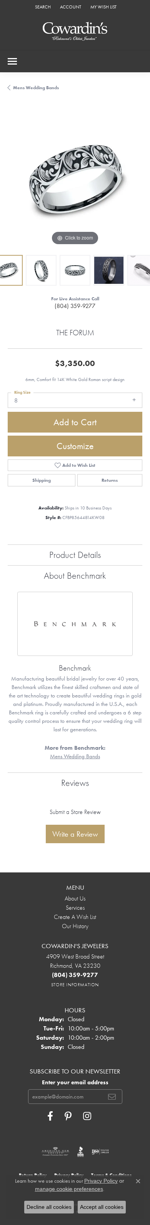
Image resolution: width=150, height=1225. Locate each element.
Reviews (75, 783)
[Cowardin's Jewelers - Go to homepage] (75, 31)
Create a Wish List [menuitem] (75, 917)
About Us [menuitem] (75, 898)
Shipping (41, 480)
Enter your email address (75, 1082)
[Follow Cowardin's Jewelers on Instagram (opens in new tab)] (87, 1116)
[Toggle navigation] (12, 61)
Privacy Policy (101, 1181)
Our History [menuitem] (75, 926)
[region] (75, 180)
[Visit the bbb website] (80, 1151)
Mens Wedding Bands (36, 88)
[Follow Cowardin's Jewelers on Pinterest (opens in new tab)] (68, 1116)
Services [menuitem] (75, 908)
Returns (110, 480)
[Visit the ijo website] (100, 1151)
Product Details (75, 555)
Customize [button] (75, 446)
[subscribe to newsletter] (112, 1096)
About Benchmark (75, 575)
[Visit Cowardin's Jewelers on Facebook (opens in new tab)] (50, 1116)
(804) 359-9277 (75, 306)
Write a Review (75, 834)
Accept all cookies (101, 1207)
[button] (42, 6)
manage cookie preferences (69, 1189)
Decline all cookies (49, 1207)
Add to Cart (75, 422)
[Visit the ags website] (55, 1151)
